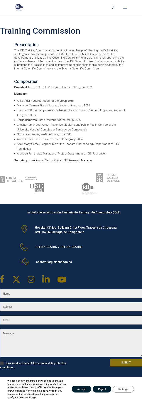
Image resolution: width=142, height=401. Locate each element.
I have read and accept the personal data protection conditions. (33, 365)
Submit (126, 362)
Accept (81, 389)
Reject (102, 389)
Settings (123, 389)
